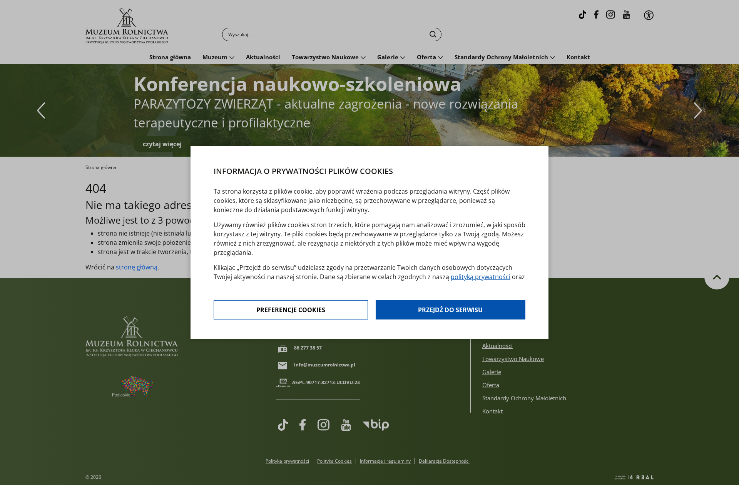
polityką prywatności (480, 277)
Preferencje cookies (290, 310)
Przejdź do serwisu (450, 310)
